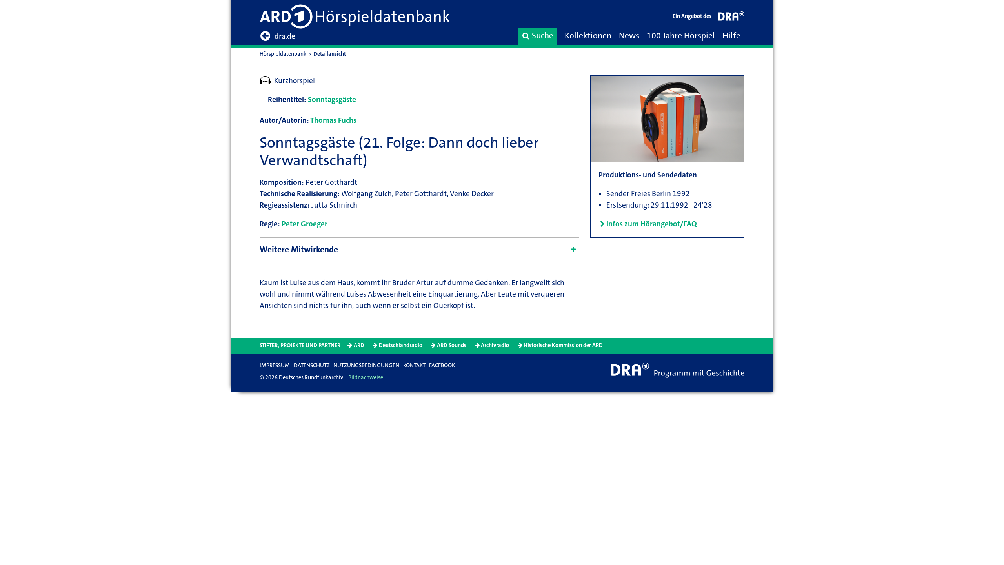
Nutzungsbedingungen (366, 365)
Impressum (275, 365)
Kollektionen (588, 35)
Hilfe (731, 35)
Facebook (442, 365)
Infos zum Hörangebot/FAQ (651, 224)
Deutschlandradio (400, 345)
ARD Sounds (451, 345)
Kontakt (414, 365)
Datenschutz (312, 365)
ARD (359, 345)
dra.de (285, 36)
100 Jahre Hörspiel (681, 35)
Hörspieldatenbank (283, 54)
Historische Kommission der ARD (563, 345)
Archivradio (495, 345)
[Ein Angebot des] (731, 17)
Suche (542, 35)
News (629, 35)
